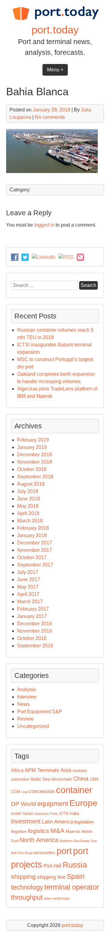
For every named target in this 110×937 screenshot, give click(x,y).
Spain (76, 876)
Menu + (55, 69)
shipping (23, 876)
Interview (27, 696)
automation (20, 779)
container (74, 790)
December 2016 (34, 623)
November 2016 (34, 631)
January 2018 (32, 535)
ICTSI (63, 813)
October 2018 (31, 469)
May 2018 (27, 506)
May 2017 (27, 586)
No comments (50, 117)
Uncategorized (33, 726)
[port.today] (55, 19)
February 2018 (33, 528)
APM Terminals (42, 770)
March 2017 (30, 601)
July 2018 (27, 491)
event (16, 813)
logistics (38, 831)
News (23, 704)
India (74, 813)
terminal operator (71, 887)
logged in (44, 225)
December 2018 (34, 454)
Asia (66, 770)
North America (39, 840)
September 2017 (35, 564)
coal (24, 792)
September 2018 (35, 476)
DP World (23, 804)
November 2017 (34, 550)
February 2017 (33, 608)
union (48, 898)
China (81, 778)
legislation (84, 821)
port (64, 851)
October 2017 (31, 557)
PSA (48, 866)
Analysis (26, 689)
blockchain (61, 779)
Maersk (73, 831)
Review (25, 718)
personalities (44, 853)
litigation (19, 831)
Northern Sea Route (74, 841)
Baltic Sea (40, 779)
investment (26, 821)
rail (57, 865)
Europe (83, 803)
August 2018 (31, 484)
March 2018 (30, 520)
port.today (55, 30)
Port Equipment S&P (39, 711)
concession (42, 791)
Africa (17, 770)
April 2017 (28, 594)
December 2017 (34, 542)
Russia (75, 864)
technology (27, 887)
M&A (57, 830)
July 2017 (27, 572)
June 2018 (28, 498)
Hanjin (27, 813)
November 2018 (34, 462)
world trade (61, 898)
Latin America (57, 822)
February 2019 (33, 439)
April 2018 (28, 513)
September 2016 (35, 645)
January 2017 (32, 616)
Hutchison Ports (46, 813)
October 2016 (31, 638)
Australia (79, 771)
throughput (26, 897)
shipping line (51, 877)
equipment (52, 803)
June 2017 (28, 579)
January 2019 (32, 447)
